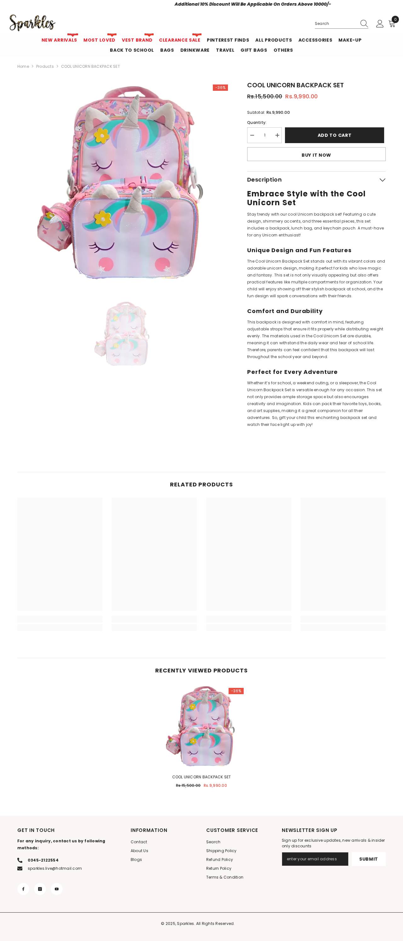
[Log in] (380, 24)
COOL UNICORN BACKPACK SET (201, 777)
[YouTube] (57, 889)
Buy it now (316, 155)
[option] (123, 183)
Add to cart (336, 135)
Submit (368, 859)
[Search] (341, 24)
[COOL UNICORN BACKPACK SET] (201, 726)
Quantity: (256, 122)
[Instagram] (40, 889)
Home (23, 66)
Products (45, 66)
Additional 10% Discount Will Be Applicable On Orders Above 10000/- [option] (201, 4)
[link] (59, 619)
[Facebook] (23, 889)
